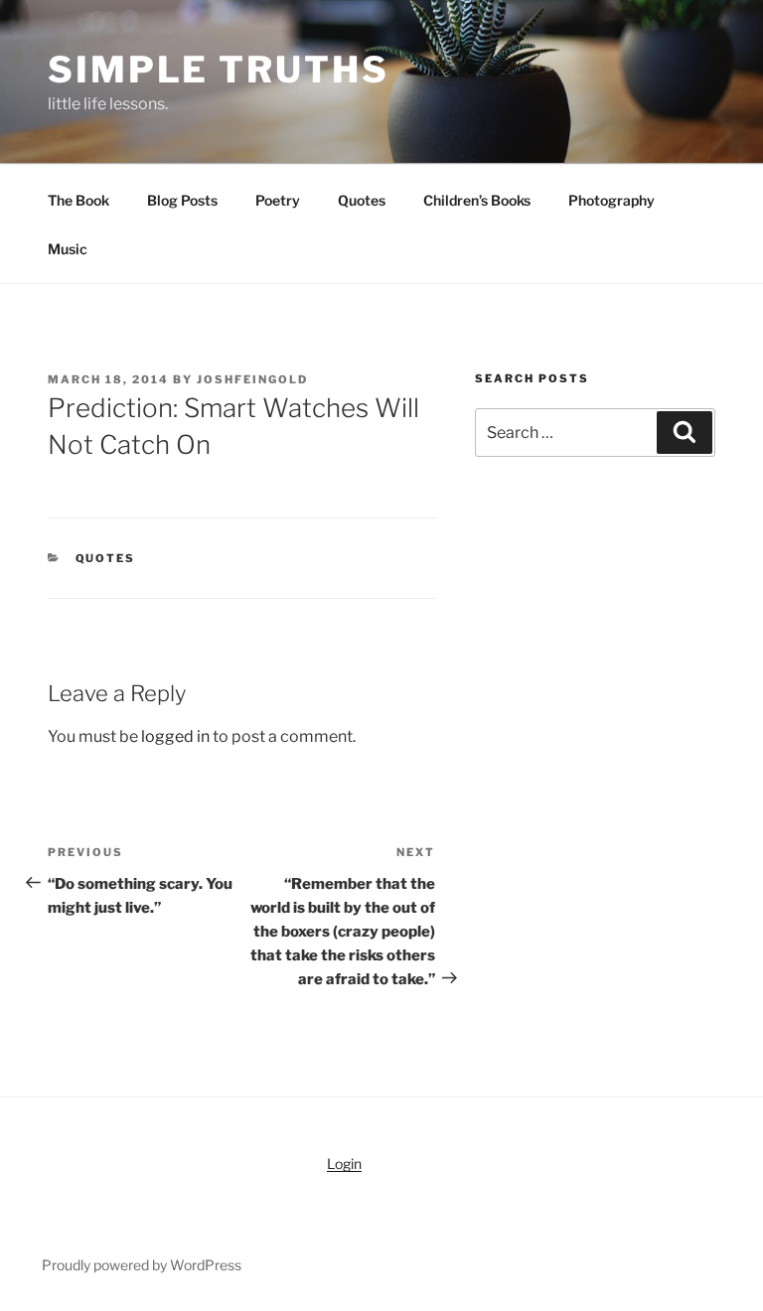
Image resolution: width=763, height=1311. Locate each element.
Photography (611, 200)
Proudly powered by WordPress (141, 1264)
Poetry (277, 200)
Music (67, 248)
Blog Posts (182, 200)
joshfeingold (252, 379)
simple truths (218, 69)
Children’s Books (477, 200)
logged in (175, 736)
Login (344, 1163)
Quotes (361, 200)
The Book (78, 200)
